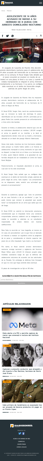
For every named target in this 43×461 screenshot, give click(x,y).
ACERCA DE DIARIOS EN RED (21, 439)
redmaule (6, 376)
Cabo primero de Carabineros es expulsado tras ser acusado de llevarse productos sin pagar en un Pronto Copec (22, 407)
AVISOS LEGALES (21, 447)
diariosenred (7, 340)
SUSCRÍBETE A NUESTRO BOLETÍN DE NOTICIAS (21, 276)
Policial (9, 10)
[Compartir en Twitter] (7, 37)
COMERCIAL (21, 441)
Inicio (3, 10)
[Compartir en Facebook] (2, 37)
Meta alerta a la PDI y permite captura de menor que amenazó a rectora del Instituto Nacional (20, 335)
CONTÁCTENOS (21, 444)
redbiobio (6, 412)
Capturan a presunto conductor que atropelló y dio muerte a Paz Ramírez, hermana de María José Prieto (22, 371)
